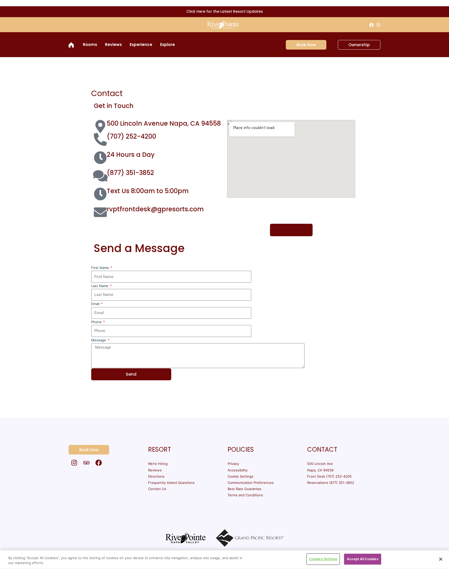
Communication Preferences (251, 482)
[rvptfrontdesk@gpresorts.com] (100, 212)
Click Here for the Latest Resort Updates (224, 11)
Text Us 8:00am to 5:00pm (148, 191)
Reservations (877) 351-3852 (330, 482)
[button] (303, 45)
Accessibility (238, 470)
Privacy (233, 464)
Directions (156, 476)
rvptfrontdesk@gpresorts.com (155, 209)
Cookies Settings (323, 559)
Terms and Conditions (245, 495)
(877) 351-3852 (130, 172)
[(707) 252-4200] (100, 139)
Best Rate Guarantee (244, 489)
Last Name (100, 286)
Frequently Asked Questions (171, 482)
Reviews (155, 470)
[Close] (440, 559)
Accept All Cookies (362, 559)
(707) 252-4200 (131, 136)
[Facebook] (371, 25)
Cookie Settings (240, 476)
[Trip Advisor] (86, 462)
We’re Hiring (158, 464)
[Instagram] (378, 25)
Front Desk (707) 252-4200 (329, 476)
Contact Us (157, 489)
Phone (97, 322)
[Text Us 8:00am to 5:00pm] (100, 193)
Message (99, 340)
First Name (100, 268)
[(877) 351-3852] (100, 175)
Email (96, 304)
